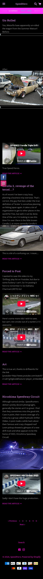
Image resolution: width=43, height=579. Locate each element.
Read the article (11, 173)
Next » (22, 524)
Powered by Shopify (31, 556)
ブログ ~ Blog (26, 11)
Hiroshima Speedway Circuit (21, 396)
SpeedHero (21, 3)
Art (4, 364)
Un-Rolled (9, 20)
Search (21, 542)
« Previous (12, 521)
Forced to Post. (11, 271)
